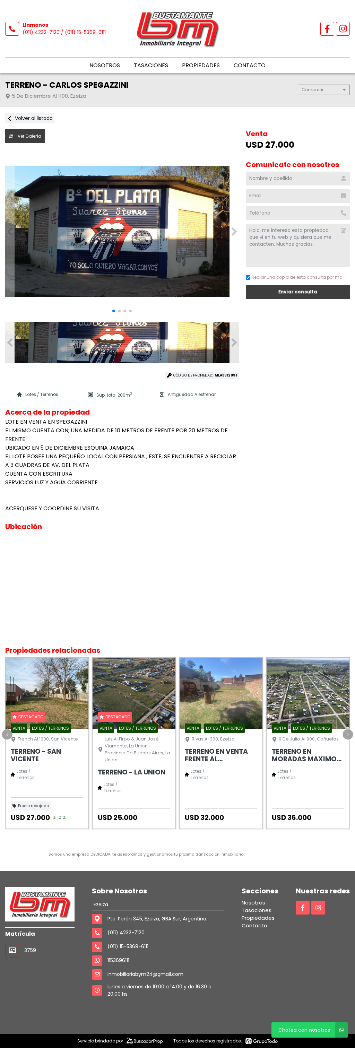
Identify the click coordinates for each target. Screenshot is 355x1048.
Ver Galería (29, 136)
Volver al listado (33, 118)
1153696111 (118, 960)
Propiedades (201, 65)
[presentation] (7, 734)
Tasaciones (151, 65)
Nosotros (104, 65)
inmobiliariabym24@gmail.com (145, 974)
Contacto (250, 65)
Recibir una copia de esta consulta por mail (298, 277)
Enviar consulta (298, 291)
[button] (234, 231)
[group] (122, 231)
